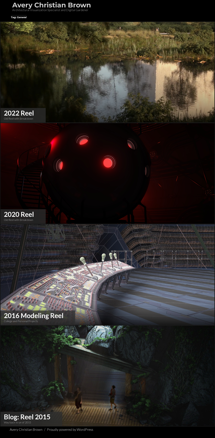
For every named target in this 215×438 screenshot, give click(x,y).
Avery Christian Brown (51, 5)
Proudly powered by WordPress (70, 429)
